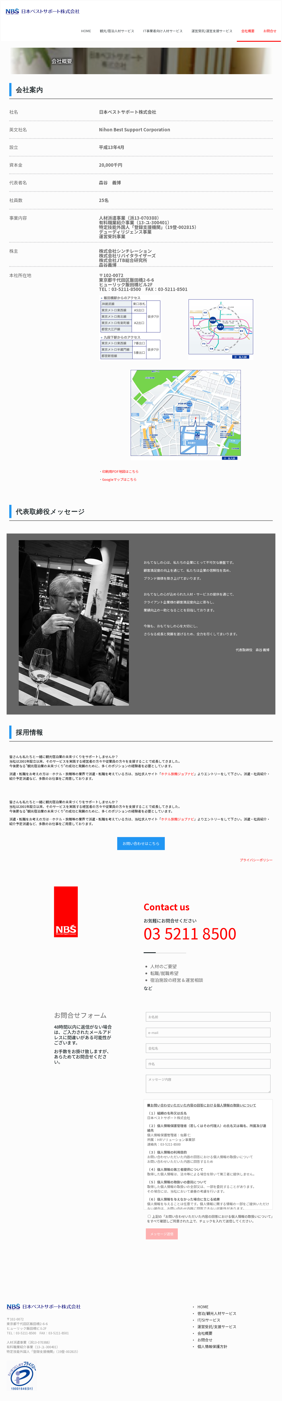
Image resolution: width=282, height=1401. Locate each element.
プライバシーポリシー (256, 860)
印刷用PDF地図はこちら (120, 471)
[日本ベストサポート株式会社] (43, 11)
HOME (202, 1306)
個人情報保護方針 (212, 1346)
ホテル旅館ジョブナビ (177, 773)
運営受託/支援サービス (216, 1326)
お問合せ (204, 1340)
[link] (220, 329)
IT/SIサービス (208, 1320)
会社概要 (204, 1333)
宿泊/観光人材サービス (216, 1313)
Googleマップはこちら (119, 479)
